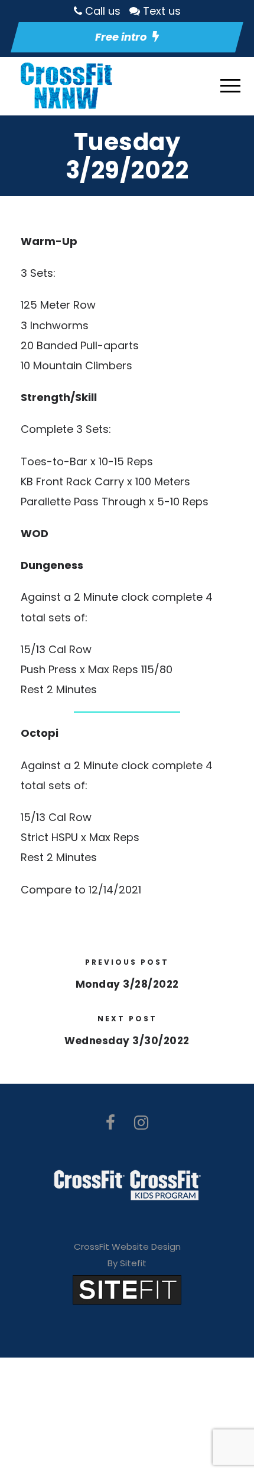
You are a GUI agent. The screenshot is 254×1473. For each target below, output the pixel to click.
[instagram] (141, 1122)
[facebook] (110, 1122)
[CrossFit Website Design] (127, 1289)
